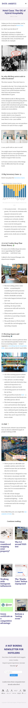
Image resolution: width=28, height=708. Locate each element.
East (22, 395)
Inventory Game (19, 178)
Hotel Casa (19, 25)
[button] (26, 3)
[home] (8, 4)
